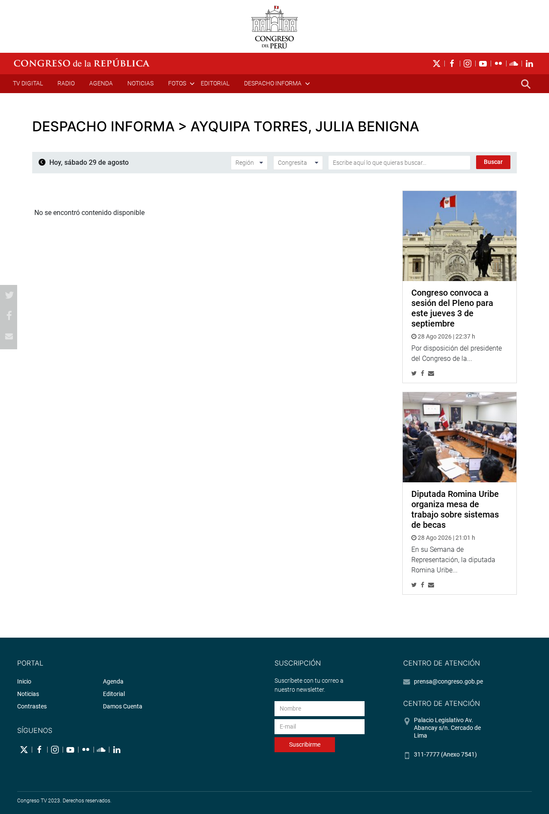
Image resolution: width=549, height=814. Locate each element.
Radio (66, 83)
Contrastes (32, 706)
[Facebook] (9, 316)
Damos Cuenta (122, 706)
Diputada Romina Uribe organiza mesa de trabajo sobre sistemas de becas (455, 509)
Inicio (24, 681)
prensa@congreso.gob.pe (448, 681)
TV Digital (28, 83)
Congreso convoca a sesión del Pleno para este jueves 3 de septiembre (452, 308)
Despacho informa (273, 83)
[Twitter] (9, 295)
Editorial (215, 83)
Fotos (177, 83)
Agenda (101, 83)
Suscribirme (304, 744)
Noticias (140, 83)
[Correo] (9, 336)
